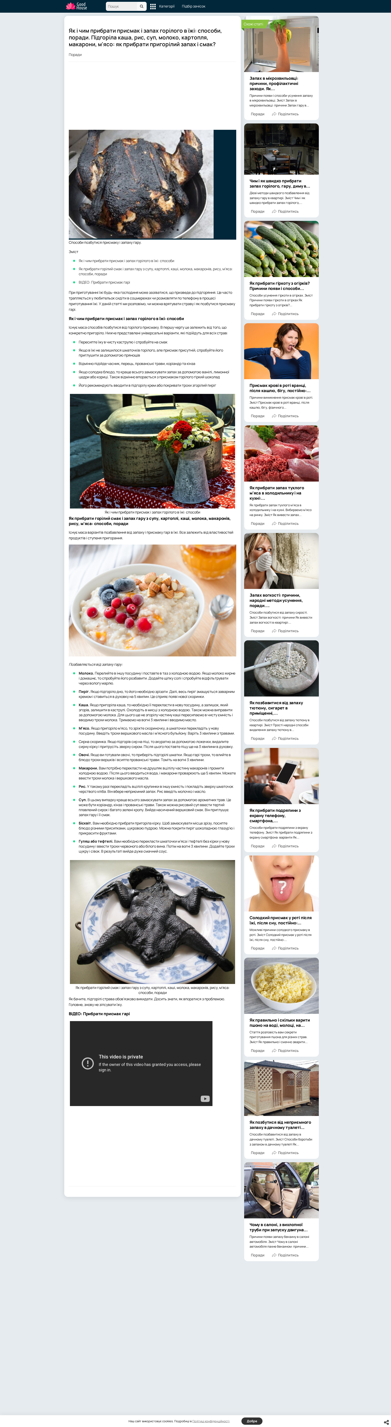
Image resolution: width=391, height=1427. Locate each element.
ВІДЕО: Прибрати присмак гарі (104, 282)
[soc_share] (386, 1422)
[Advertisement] (152, 98)
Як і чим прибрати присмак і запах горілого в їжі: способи (126, 260)
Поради (75, 54)
